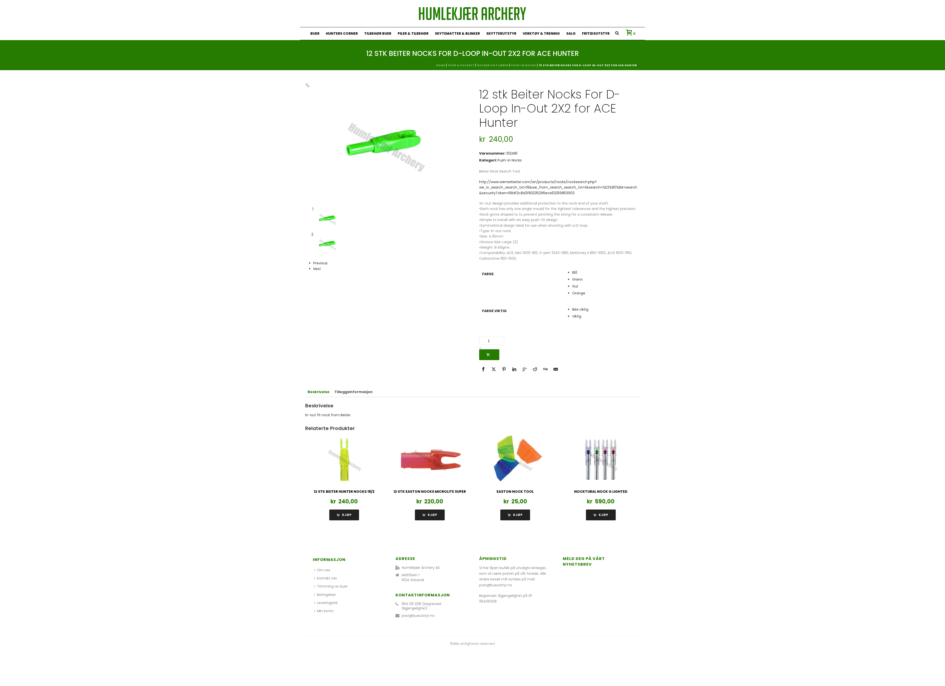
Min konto (325, 610)
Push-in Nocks (523, 65)
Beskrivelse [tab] (319, 391)
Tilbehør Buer (377, 33)
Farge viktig (494, 310)
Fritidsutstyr (596, 33)
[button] (307, 85)
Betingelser (326, 594)
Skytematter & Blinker (457, 33)
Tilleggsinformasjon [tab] (353, 391)
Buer (314, 33)
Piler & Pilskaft (461, 65)
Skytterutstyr (501, 33)
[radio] (604, 272)
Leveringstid (327, 602)
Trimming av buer (332, 586)
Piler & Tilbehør (413, 33)
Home (440, 65)
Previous (320, 263)
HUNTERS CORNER (342, 33)
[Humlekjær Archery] (472, 13)
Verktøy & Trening (541, 33)
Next (317, 268)
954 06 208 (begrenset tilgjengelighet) (421, 606)
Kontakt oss (327, 578)
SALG (571, 33)
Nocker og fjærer (492, 65)
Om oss (323, 570)
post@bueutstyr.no (418, 615)
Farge (488, 273)
